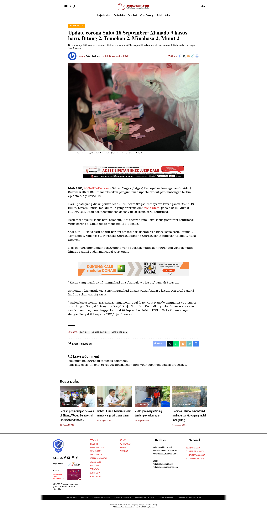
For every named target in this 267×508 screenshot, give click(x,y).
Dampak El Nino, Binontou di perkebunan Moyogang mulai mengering (189, 415)
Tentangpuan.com (195, 451)
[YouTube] (66, 6)
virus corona (119, 332)
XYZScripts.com (148, 507)
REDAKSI (84, 497)
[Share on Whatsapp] (176, 344)
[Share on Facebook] (180, 56)
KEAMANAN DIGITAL (98, 458)
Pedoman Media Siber (101, 497)
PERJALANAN (125, 443)
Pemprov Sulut (69, 404)
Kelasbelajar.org (195, 458)
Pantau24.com (193, 447)
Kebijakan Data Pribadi (144, 497)
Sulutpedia (95, 476)
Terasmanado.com (195, 455)
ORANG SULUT (96, 462)
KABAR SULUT (76, 25)
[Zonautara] (133, 6)
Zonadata (95, 469)
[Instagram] (70, 6)
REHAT (123, 440)
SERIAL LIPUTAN (97, 447)
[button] (197, 6)
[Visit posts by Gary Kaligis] (72, 56)
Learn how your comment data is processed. (155, 364)
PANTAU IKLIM (96, 454)
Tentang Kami (71, 497)
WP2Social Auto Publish (122, 507)
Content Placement (165, 497)
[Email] (188, 56)
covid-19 (84, 332)
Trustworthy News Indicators (189, 497)
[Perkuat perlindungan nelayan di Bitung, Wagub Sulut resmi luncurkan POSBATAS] (77, 396)
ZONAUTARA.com (96, 188)
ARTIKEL (123, 447)
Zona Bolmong (182, 404)
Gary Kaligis (93, 56)
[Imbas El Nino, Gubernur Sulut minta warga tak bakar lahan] (114, 396)
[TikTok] (74, 6)
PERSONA (124, 451)
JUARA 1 (56, 470)
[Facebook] (62, 6)
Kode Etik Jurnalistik (122, 497)
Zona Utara (152, 208)
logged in (93, 360)
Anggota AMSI (58, 463)
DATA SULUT (95, 451)
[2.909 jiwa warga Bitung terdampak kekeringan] (152, 396)
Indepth (94, 443)
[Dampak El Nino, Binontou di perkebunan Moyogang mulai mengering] (189, 396)
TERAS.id (94, 440)
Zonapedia (95, 472)
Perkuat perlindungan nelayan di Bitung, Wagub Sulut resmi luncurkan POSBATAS (77, 415)
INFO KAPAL (95, 465)
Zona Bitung (143, 404)
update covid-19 (100, 332)
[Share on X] (184, 56)
